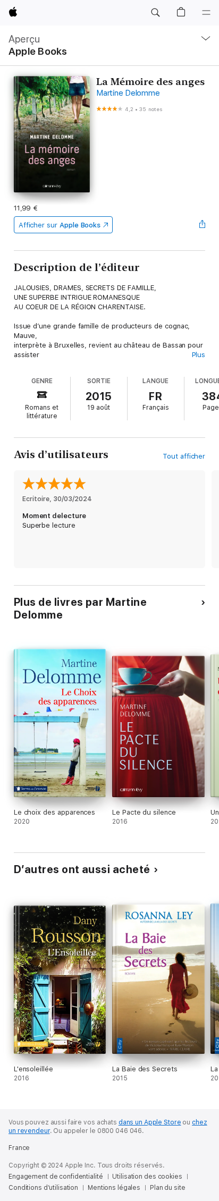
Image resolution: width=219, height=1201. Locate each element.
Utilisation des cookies (147, 1176)
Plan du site (168, 1187)
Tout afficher (184, 456)
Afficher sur (59, 225)
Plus (199, 355)
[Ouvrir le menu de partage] (202, 225)
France (19, 1148)
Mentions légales (114, 1187)
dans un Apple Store (150, 1122)
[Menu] (206, 13)
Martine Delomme (127, 93)
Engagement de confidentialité (56, 1176)
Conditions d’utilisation (43, 1187)
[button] (155, 13)
